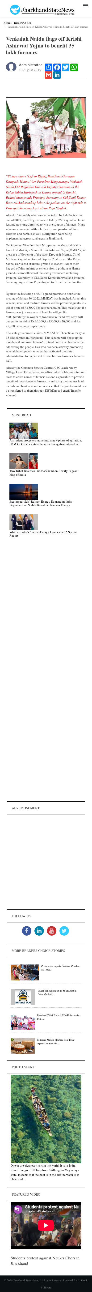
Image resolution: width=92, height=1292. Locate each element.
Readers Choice (22, 22)
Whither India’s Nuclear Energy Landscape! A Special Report (43, 534)
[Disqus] (46, 608)
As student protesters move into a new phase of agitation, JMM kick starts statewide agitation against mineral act (45, 442)
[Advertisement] (46, 862)
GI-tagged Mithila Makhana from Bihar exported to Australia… (55, 1041)
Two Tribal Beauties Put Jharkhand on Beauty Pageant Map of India (44, 473)
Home (7, 22)
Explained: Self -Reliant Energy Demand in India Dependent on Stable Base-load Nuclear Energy (40, 503)
